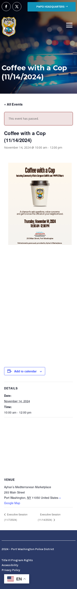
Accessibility (10, 565)
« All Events (13, 104)
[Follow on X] (16, 6)
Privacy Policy (11, 570)
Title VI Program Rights (17, 560)
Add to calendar (25, 371)
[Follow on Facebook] (6, 6)
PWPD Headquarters (50, 6)
